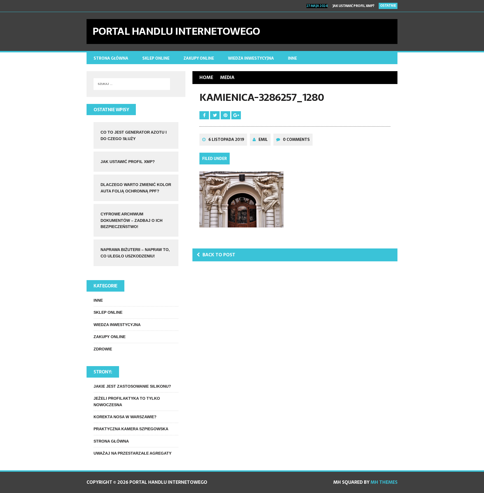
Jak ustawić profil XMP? (128, 161)
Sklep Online (155, 58)
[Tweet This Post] (215, 115)
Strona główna (111, 58)
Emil (263, 139)
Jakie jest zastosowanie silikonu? (132, 386)
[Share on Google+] (236, 115)
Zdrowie (103, 349)
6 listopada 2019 (226, 139)
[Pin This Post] (226, 115)
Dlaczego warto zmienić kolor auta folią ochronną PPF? (326, 8)
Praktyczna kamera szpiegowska (131, 429)
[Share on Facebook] (204, 115)
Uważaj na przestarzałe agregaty (132, 453)
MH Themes (384, 482)
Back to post (219, 254)
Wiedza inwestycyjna (251, 58)
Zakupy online (198, 58)
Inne (292, 58)
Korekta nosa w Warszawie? (125, 417)
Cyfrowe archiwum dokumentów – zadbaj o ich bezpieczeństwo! (131, 220)
